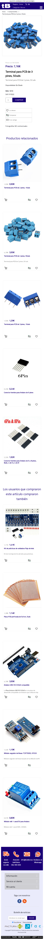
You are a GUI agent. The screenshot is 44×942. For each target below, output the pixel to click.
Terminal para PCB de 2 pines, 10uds (17, 188)
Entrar (21, 4)
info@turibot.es (27, 859)
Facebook (19, 901)
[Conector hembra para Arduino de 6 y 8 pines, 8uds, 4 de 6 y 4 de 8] (22, 436)
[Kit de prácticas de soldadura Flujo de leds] (22, 524)
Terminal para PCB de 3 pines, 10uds (17, 324)
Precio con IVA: (10, 62)
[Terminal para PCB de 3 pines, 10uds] (22, 299)
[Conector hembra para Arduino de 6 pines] (22, 368)
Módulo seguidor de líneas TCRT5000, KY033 (20, 753)
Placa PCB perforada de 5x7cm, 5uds (17, 617)
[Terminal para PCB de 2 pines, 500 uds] (22, 231)
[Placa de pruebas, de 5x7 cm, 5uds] (22, 592)
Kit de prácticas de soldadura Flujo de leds (19, 548)
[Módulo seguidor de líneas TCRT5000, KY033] (22, 728)
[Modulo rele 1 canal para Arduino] (22, 797)
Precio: (9, 66)
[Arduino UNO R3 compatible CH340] (22, 660)
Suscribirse (17, 922)
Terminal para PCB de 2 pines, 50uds (17, 256)
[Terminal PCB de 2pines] (22, 163)
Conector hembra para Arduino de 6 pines (18, 393)
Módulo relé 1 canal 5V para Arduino (16, 821)
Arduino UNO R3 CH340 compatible (16, 685)
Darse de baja (27, 922)
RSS (25, 901)
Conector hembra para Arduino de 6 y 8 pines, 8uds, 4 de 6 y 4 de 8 (20, 462)
